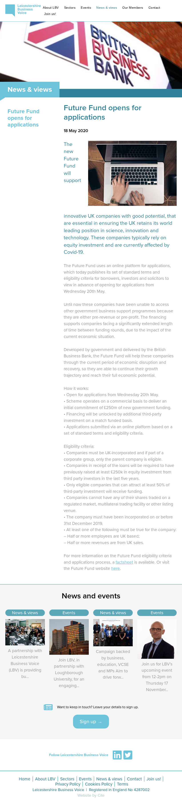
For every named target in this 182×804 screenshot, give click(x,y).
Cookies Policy (98, 784)
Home (24, 778)
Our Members (132, 7)
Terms (122, 784)
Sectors (70, 7)
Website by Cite (91, 795)
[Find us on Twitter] (127, 755)
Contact (154, 7)
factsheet (124, 562)
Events (86, 7)
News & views (106, 7)
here (115, 568)
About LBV (51, 7)
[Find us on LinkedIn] (117, 755)
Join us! (50, 14)
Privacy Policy (67, 784)
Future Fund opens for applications (24, 118)
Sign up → (91, 721)
